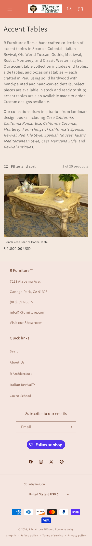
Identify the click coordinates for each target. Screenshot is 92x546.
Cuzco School (20, 396)
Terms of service (52, 535)
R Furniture (35, 529)
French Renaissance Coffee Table (26, 242)
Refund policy (29, 535)
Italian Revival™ (23, 384)
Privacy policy (77, 535)
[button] (9, 8)
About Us (17, 362)
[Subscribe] (70, 427)
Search (15, 351)
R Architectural (22, 373)
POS (46, 529)
